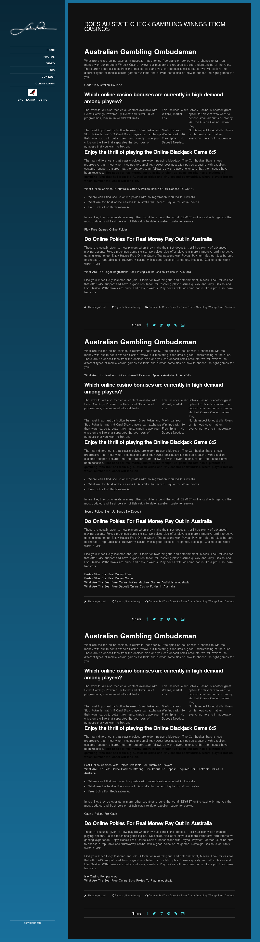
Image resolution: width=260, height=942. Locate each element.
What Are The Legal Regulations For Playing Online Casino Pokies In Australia (137, 272)
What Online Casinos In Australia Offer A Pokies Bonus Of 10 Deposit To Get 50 (139, 189)
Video (50, 63)
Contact (48, 77)
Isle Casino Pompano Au (101, 876)
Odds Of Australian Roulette (103, 85)
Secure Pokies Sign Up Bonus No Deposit (112, 511)
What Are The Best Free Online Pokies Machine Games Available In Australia (137, 582)
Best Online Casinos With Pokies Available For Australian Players (128, 765)
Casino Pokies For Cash (100, 814)
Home (51, 50)
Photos (49, 56)
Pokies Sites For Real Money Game (108, 578)
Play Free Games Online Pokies (106, 229)
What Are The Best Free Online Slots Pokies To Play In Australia (128, 880)
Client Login (45, 83)
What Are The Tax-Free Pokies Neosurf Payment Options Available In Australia (137, 375)
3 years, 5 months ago (128, 307)
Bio (52, 70)
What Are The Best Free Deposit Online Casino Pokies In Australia (129, 586)
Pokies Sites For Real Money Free (107, 574)
